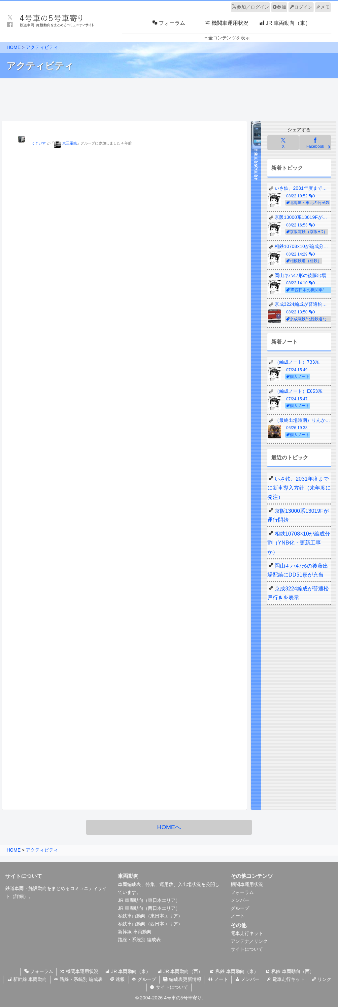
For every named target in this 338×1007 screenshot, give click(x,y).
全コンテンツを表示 (229, 37)
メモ (325, 7)
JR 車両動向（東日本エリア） (149, 900)
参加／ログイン (253, 7)
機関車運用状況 (247, 884)
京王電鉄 (69, 143)
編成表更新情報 (184, 979)
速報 (119, 979)
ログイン (303, 7)
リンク (323, 979)
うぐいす (38, 143)
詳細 (19, 896)
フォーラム (242, 892)
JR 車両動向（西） (182, 971)
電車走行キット (247, 933)
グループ (240, 908)
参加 (281, 7)
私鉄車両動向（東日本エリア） (150, 915)
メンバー (240, 900)
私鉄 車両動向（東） (236, 971)
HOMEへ (169, 827)
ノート (238, 915)
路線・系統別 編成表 (139, 939)
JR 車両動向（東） (130, 971)
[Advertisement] (169, 98)
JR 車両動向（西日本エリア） (149, 908)
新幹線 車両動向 (135, 931)
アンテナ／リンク (249, 941)
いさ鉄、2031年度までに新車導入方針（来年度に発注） (299, 488)
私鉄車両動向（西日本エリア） (150, 923)
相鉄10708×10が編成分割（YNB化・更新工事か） (298, 542)
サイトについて (247, 949)
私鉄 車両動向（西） (292, 971)
